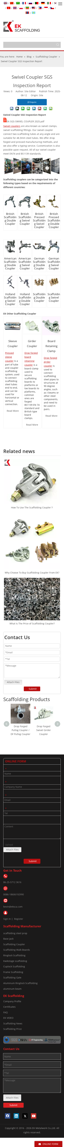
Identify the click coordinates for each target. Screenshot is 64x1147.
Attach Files (13, 682)
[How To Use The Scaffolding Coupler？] (32, 481)
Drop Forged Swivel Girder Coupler (24, 730)
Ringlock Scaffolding (14, 955)
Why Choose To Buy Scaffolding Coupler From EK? (32, 572)
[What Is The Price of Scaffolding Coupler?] (32, 599)
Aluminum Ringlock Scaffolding (20, 983)
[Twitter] (25, 1116)
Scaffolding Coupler (14, 944)
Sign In (7, 918)
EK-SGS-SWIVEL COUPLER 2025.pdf (25, 121)
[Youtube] (33, 1116)
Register (18, 918)
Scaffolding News (12, 1023)
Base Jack (8, 938)
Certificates (9, 1006)
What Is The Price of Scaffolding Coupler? (32, 623)
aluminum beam (12, 988)
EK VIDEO (8, 1017)
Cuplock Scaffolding (14, 966)
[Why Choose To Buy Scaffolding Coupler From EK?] (32, 541)
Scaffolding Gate (12, 977)
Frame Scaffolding (13, 972)
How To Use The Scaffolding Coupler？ (32, 507)
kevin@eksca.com (12, 906)
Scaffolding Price (12, 1028)
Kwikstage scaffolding (15, 961)
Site (41, 95)
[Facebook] (7, 1116)
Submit (33, 688)
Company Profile (12, 1001)
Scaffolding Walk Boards (16, 949)
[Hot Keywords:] (58, 45)
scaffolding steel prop (15, 933)
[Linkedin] (16, 1116)
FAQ (5, 1012)
